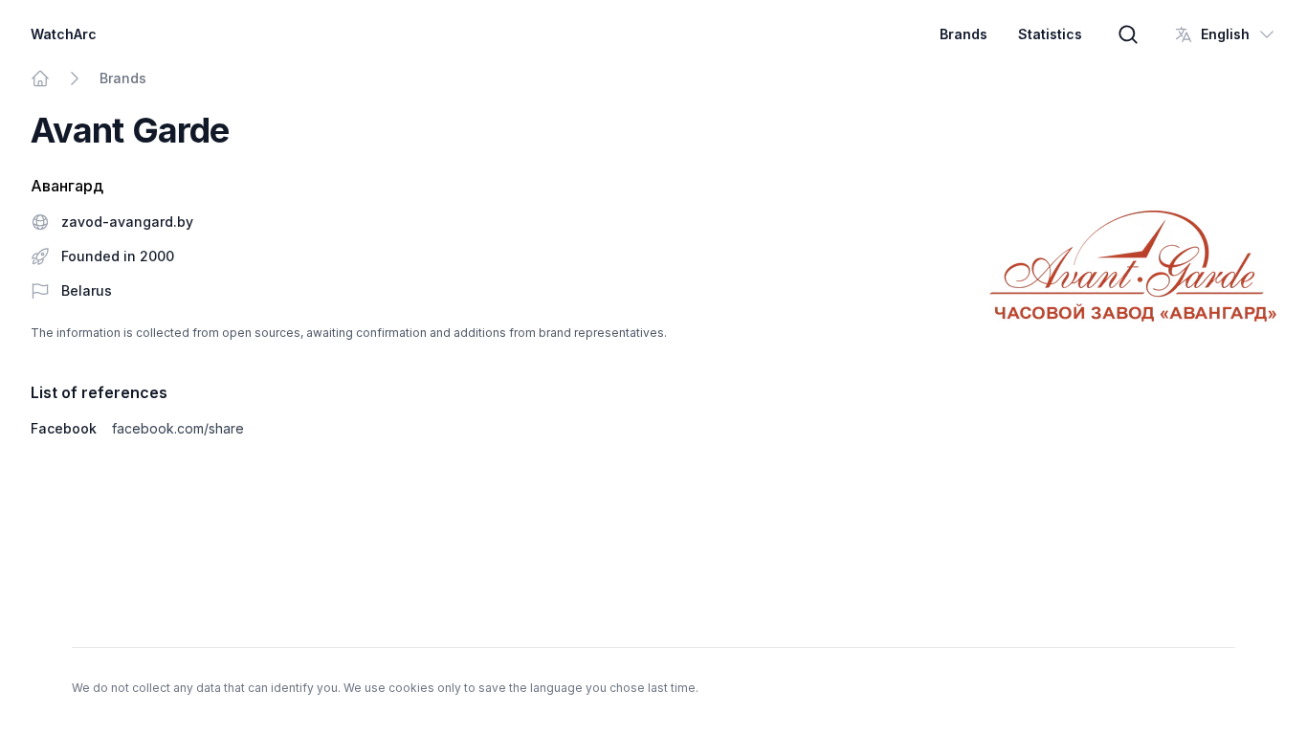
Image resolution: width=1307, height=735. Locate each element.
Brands (963, 34)
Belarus (86, 290)
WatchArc (64, 34)
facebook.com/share (178, 428)
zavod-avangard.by (127, 221)
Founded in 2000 (117, 256)
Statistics (1050, 34)
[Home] (40, 78)
